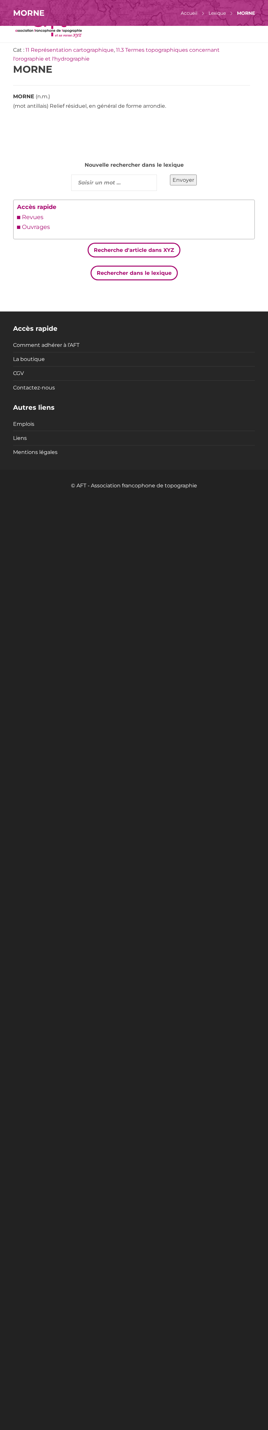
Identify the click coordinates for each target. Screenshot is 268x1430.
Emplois (23, 424)
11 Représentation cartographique (69, 50)
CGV (18, 373)
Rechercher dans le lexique (134, 273)
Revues (32, 217)
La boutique (29, 359)
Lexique (217, 13)
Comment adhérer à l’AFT (46, 345)
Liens (20, 438)
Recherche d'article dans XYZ (134, 250)
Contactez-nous (34, 388)
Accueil (189, 13)
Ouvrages (36, 227)
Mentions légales (35, 452)
